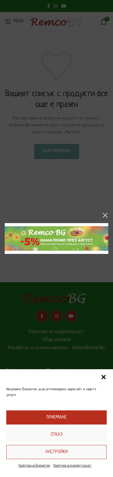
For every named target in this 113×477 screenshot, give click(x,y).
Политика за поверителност (72, 466)
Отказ (56, 434)
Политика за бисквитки (34, 466)
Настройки (57, 451)
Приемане (56, 417)
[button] (103, 377)
